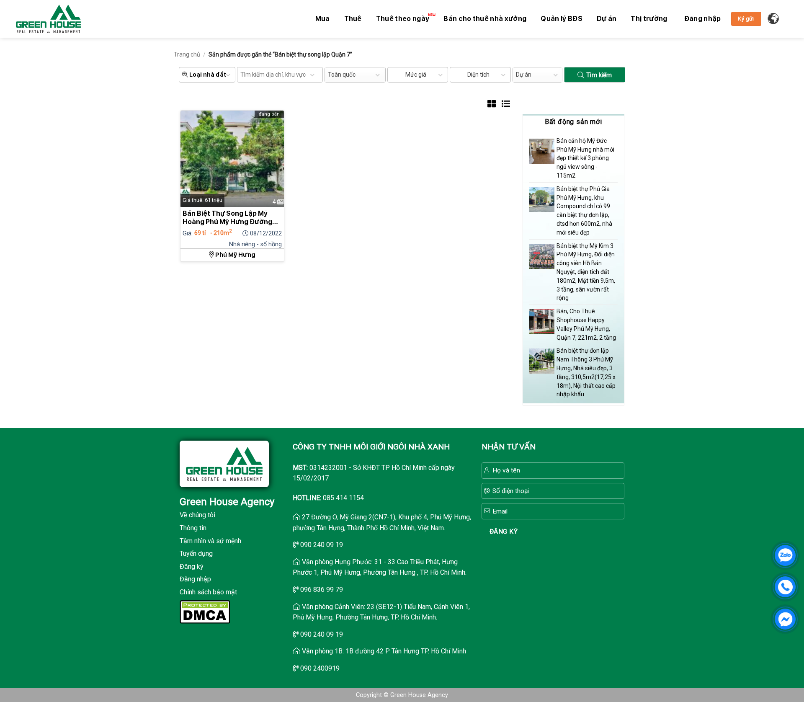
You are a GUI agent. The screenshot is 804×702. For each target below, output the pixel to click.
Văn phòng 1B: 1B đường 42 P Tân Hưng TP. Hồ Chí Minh (384, 651)
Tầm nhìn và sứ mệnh (210, 541)
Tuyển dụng (196, 553)
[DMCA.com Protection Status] (205, 611)
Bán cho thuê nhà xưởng (484, 19)
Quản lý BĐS (561, 19)
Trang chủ (187, 54)
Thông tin (193, 528)
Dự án (607, 19)
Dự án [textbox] (523, 74)
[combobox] (355, 74)
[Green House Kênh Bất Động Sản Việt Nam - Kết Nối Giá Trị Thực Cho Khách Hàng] (48, 19)
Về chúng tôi (197, 515)
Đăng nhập (195, 579)
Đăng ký (192, 566)
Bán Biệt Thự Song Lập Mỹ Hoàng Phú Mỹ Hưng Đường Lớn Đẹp (227, 217)
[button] (702, 18)
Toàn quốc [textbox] (342, 74)
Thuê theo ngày (402, 19)
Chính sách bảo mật (208, 592)
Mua (322, 19)
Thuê (353, 19)
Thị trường (649, 19)
